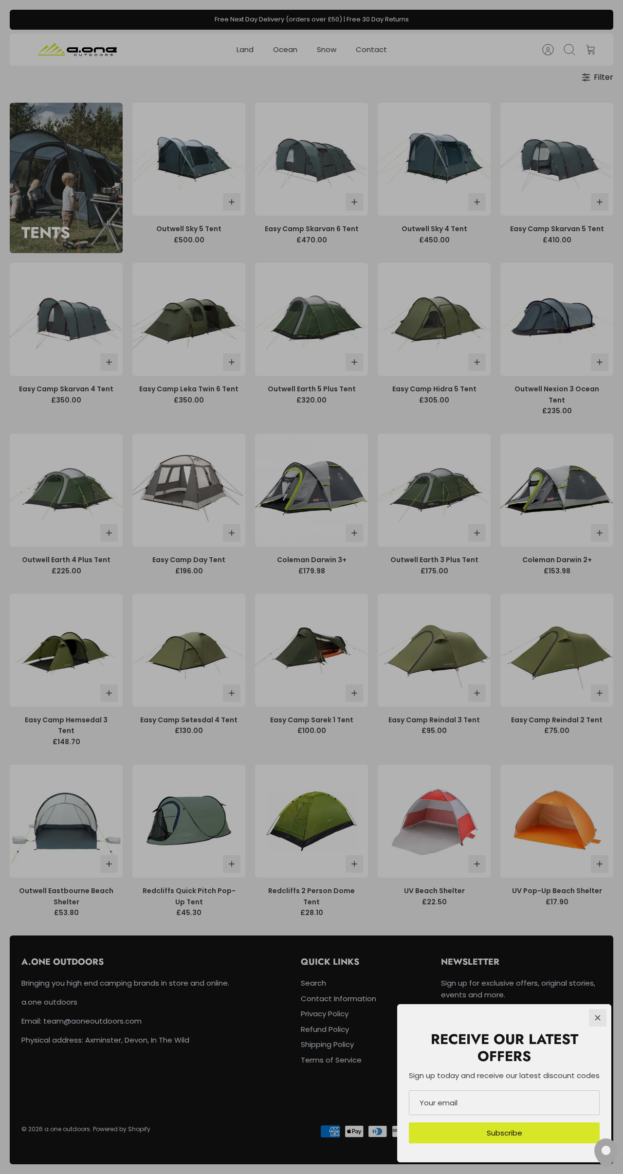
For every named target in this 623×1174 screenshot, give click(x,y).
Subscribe (504, 1133)
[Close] (597, 1018)
